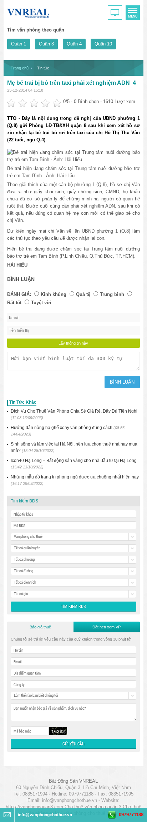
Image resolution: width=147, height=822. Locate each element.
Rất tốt (14, 302)
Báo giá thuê (40, 627)
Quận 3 (46, 44)
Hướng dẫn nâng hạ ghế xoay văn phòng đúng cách (68, 430)
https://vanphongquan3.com (34, 806)
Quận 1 (18, 44)
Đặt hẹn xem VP (106, 627)
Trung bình (112, 294)
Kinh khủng (53, 294)
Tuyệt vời (41, 302)
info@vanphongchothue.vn (69, 800)
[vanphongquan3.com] (28, 12)
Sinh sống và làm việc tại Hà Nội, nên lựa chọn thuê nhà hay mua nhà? (74, 447)
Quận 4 (74, 44)
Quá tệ (83, 294)
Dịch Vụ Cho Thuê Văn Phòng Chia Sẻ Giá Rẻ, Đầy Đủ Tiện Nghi (74, 414)
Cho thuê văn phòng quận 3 (93, 806)
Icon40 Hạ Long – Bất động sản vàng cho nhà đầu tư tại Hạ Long (74, 463)
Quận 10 (103, 44)
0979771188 (131, 814)
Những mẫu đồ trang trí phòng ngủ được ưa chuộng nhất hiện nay (75, 480)
